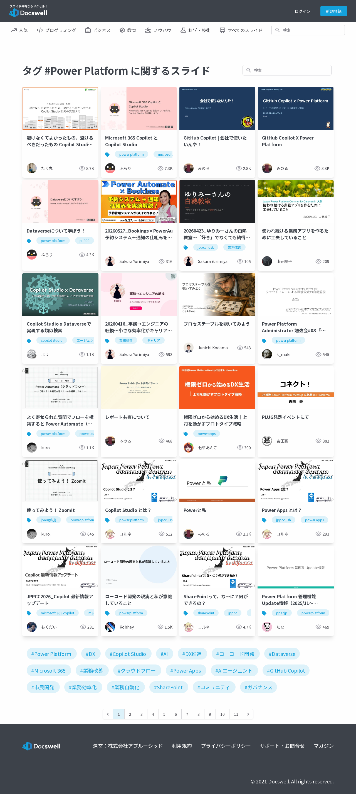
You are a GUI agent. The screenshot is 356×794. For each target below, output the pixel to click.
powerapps (207, 433)
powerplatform (131, 612)
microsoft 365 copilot (57, 612)
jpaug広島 (48, 519)
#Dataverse (282, 653)
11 (236, 714)
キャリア (153, 340)
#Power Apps (185, 670)
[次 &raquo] (248, 714)
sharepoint (206, 612)
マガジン (324, 745)
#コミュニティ (213, 687)
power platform (131, 154)
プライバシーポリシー (226, 745)
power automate (92, 433)
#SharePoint (168, 687)
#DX (90, 653)
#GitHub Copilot (286, 670)
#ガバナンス (258, 687)
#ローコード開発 (235, 653)
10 (222, 714)
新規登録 (334, 11)
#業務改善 (91, 670)
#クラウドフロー (137, 670)
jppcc (232, 612)
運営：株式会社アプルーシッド (128, 745)
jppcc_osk (206, 247)
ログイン (302, 11)
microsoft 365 (168, 154)
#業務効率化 (83, 687)
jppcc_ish (165, 519)
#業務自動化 (125, 687)
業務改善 (234, 247)
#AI (164, 653)
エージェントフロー (92, 340)
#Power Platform (51, 653)
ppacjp (281, 612)
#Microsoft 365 (48, 670)
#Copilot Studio (128, 653)
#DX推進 (192, 653)
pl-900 (85, 240)
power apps (314, 519)
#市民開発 (42, 687)
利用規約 (182, 745)
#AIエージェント (234, 670)
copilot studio (52, 340)
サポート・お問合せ (282, 745)
